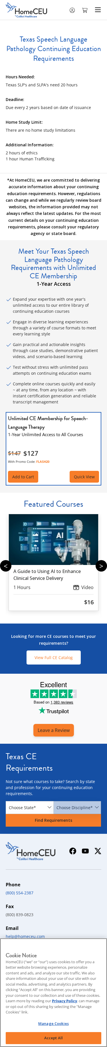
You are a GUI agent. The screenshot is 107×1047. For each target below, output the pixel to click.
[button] (85, 9)
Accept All (53, 1037)
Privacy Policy (64, 1000)
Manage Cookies (53, 1023)
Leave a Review (54, 730)
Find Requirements (53, 820)
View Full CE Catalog (54, 657)
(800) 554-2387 (19, 893)
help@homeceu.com (25, 936)
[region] (53, 992)
